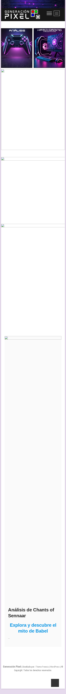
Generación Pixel (12, 666)
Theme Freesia (42, 667)
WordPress (55, 667)
